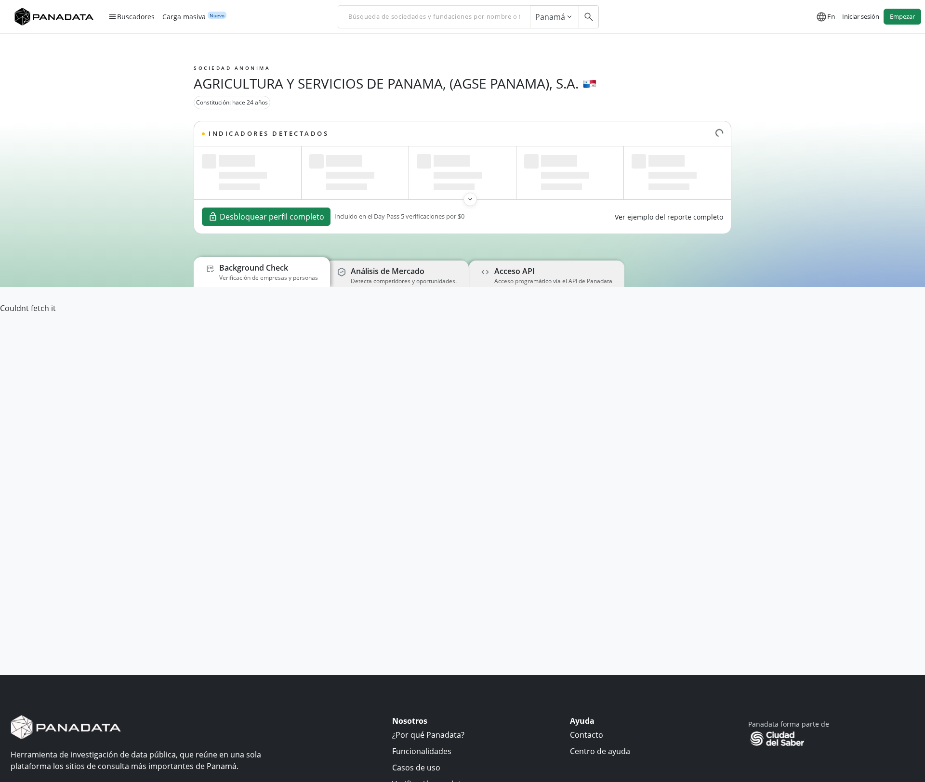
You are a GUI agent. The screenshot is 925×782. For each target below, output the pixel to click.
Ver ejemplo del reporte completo (669, 217)
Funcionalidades (421, 751)
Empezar (902, 16)
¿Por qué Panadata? (428, 735)
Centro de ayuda (600, 751)
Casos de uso (416, 767)
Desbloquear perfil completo (272, 216)
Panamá (550, 17)
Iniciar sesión (860, 16)
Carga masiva (184, 17)
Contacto (586, 735)
